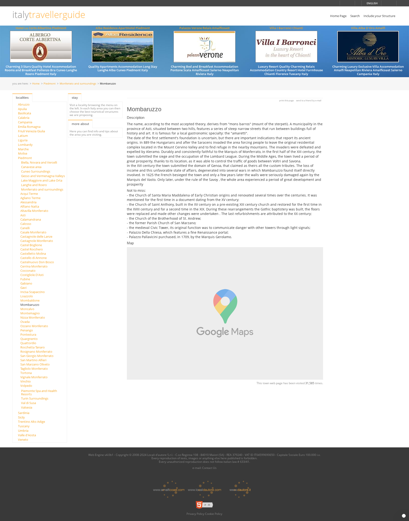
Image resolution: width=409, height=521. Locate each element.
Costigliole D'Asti (32, 274)
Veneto (23, 439)
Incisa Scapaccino (32, 292)
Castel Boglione (31, 245)
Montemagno (30, 313)
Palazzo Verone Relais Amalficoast (204, 28)
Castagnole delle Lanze (36, 236)
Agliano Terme (30, 198)
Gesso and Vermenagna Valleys (43, 176)
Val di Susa (28, 403)
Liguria (22, 140)
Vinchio (25, 381)
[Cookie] (404, 516)
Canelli (25, 228)
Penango (26, 330)
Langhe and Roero (34, 185)
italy (48, 14)
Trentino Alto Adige (31, 421)
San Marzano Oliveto (35, 364)
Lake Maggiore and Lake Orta (41, 180)
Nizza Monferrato (32, 317)
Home (36, 83)
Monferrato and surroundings (78, 83)
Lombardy (25, 144)
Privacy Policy (195, 514)
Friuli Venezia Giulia (31, 131)
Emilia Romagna (29, 126)
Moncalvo (27, 309)
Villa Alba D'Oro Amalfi (368, 28)
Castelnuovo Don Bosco (37, 262)
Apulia (22, 109)
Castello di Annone (33, 257)
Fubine (25, 279)
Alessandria (28, 202)
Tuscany (24, 426)
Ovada (25, 321)
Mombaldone (30, 300)
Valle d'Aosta (27, 435)
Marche (23, 149)
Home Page (338, 16)
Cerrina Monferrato (34, 266)
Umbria (23, 430)
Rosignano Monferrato (36, 351)
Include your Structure (379, 16)
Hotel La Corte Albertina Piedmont (41, 28)
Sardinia (23, 412)
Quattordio (28, 343)
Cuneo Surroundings (35, 171)
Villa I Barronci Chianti (286, 28)
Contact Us (209, 468)
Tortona (26, 372)
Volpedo (26, 385)
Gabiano (26, 283)
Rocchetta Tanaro (32, 347)
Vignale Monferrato (34, 377)
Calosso (25, 223)
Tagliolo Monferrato (34, 368)
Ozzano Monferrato (34, 326)
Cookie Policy (213, 514)
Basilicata (24, 113)
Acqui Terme (29, 193)
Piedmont (50, 83)
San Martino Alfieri (33, 360)
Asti (23, 215)
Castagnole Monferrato (36, 240)
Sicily (21, 417)
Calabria (23, 117)
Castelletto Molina (33, 253)
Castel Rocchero (31, 249)
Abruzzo (24, 104)
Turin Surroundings (34, 398)
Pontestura (28, 334)
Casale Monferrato (33, 232)
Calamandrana (30, 219)
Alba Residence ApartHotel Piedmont (123, 28)
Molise (22, 153)
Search (355, 16)
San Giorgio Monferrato (36, 355)
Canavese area (31, 167)
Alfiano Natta (29, 206)
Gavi (23, 287)
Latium (23, 135)
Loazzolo (26, 296)
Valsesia (26, 407)
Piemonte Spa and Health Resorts (39, 392)
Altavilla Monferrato (34, 210)
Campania (25, 122)
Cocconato (28, 270)
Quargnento (29, 338)
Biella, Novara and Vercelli (39, 162)
